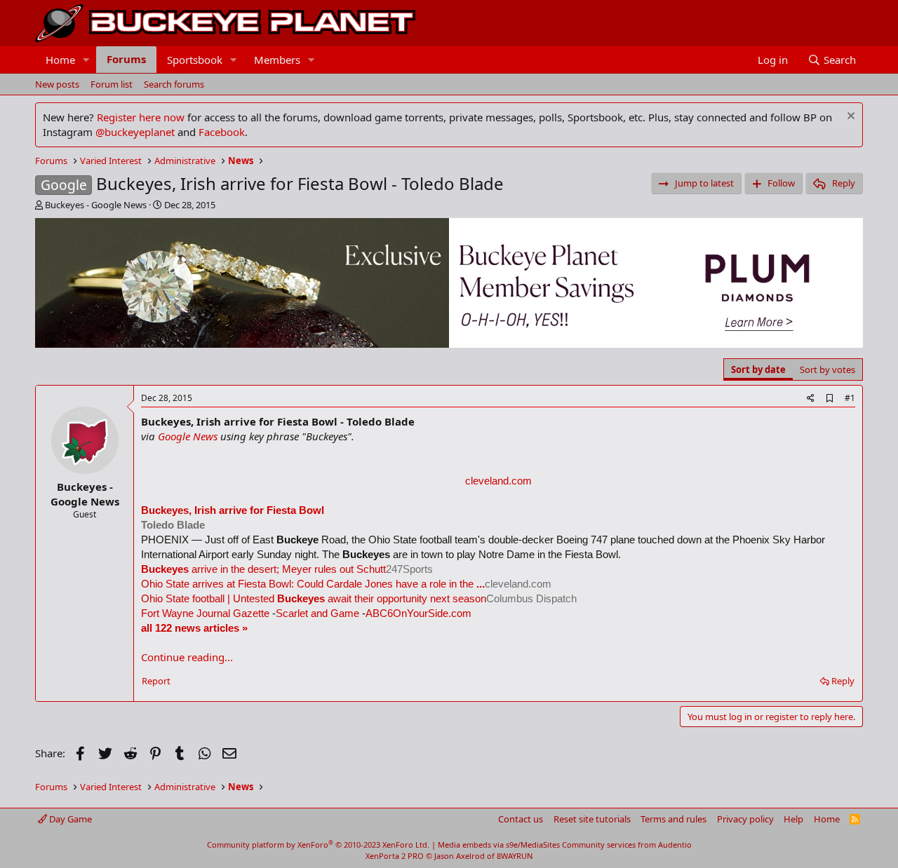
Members (277, 60)
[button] (86, 60)
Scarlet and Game (317, 613)
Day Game (69, 819)
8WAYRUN (514, 855)
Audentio (675, 844)
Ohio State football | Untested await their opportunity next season (313, 598)
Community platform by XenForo (318, 844)
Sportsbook (194, 60)
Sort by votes (827, 369)
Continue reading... (187, 657)
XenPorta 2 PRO (395, 855)
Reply (843, 680)
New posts (57, 84)
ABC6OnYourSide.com (418, 613)
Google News (187, 436)
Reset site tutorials (592, 819)
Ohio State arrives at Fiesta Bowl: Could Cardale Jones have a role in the (313, 584)
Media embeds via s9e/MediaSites (499, 844)
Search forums (174, 84)
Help (793, 819)
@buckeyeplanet (135, 132)
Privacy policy (745, 819)
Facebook (222, 132)
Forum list (112, 84)
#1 (850, 398)
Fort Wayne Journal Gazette (205, 613)
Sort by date (758, 369)
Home (60, 60)
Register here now (141, 117)
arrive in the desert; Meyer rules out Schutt (263, 569)
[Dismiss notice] (849, 117)
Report (156, 680)
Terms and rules (673, 819)
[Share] (810, 399)
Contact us (520, 819)
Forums (126, 59)
